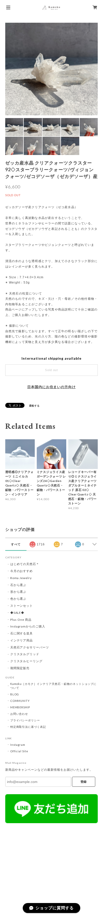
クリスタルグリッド (25, 654)
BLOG (14, 694)
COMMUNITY (20, 700)
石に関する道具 (21, 633)
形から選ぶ (18, 592)
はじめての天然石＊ (25, 564)
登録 (83, 781)
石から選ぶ (18, 585)
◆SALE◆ (17, 612)
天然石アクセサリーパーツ (29, 647)
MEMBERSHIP (20, 707)
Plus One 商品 (21, 619)
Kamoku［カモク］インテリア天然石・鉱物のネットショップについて (53, 685)
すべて (16, 544)
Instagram (18, 744)
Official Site (19, 751)
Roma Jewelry (21, 578)
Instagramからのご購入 (27, 626)
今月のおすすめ (21, 571)
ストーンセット (21, 606)
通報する (34, 405)
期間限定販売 (20, 668)
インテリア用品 (21, 640)
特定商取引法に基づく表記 (28, 726)
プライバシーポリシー (25, 720)
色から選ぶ (18, 599)
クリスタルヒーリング (26, 661)
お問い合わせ (19, 713)
